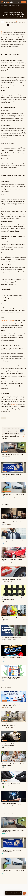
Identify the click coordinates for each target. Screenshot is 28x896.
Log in (18, 2)
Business (6, 5)
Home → (24, 814)
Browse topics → (22, 505)
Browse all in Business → (21, 688)
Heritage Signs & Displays (10, 21)
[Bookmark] (16, 892)
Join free (24, 2)
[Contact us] (24, 893)
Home (2, 5)
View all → (24, 437)
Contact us (14, 404)
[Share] (20, 892)
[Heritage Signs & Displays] (2, 21)
